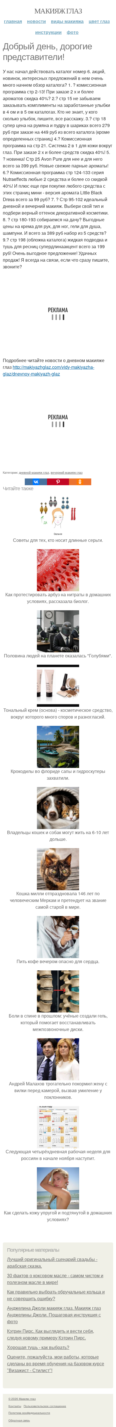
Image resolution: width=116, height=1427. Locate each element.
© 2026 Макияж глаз (22, 1399)
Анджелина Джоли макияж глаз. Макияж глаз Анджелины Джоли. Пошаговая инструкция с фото (54, 1315)
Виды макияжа (67, 21)
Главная (13, 21)
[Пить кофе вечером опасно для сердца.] (58, 954)
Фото (73, 32)
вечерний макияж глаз (66, 472)
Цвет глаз (99, 21)
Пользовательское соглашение (45, 1406)
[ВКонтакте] (36, 481)
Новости (36, 21)
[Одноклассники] (80, 481)
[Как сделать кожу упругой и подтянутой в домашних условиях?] (58, 1206)
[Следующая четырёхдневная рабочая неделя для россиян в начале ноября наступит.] (58, 1144)
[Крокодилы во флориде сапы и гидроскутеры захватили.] (58, 764)
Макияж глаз (58, 10)
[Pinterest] (58, 481)
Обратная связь (19, 1420)
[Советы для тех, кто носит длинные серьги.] (58, 533)
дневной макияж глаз (34, 472)
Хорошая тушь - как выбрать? (38, 1347)
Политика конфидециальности (29, 1413)
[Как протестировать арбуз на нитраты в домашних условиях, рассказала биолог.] (58, 587)
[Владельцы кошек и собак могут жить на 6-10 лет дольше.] (58, 825)
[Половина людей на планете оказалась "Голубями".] (58, 649)
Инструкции (48, 32)
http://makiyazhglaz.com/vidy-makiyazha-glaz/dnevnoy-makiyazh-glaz (48, 370)
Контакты (14, 1406)
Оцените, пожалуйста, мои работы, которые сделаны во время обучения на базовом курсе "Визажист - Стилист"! (55, 1364)
